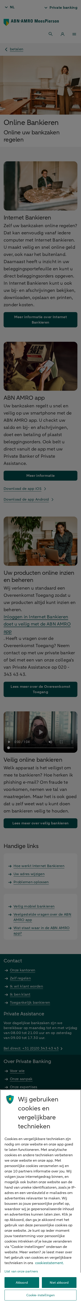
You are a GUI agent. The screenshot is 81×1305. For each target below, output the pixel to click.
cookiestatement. (49, 1263)
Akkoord (22, 1283)
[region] (40, 1197)
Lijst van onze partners (21, 1271)
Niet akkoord (59, 1283)
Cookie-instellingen (40, 1295)
